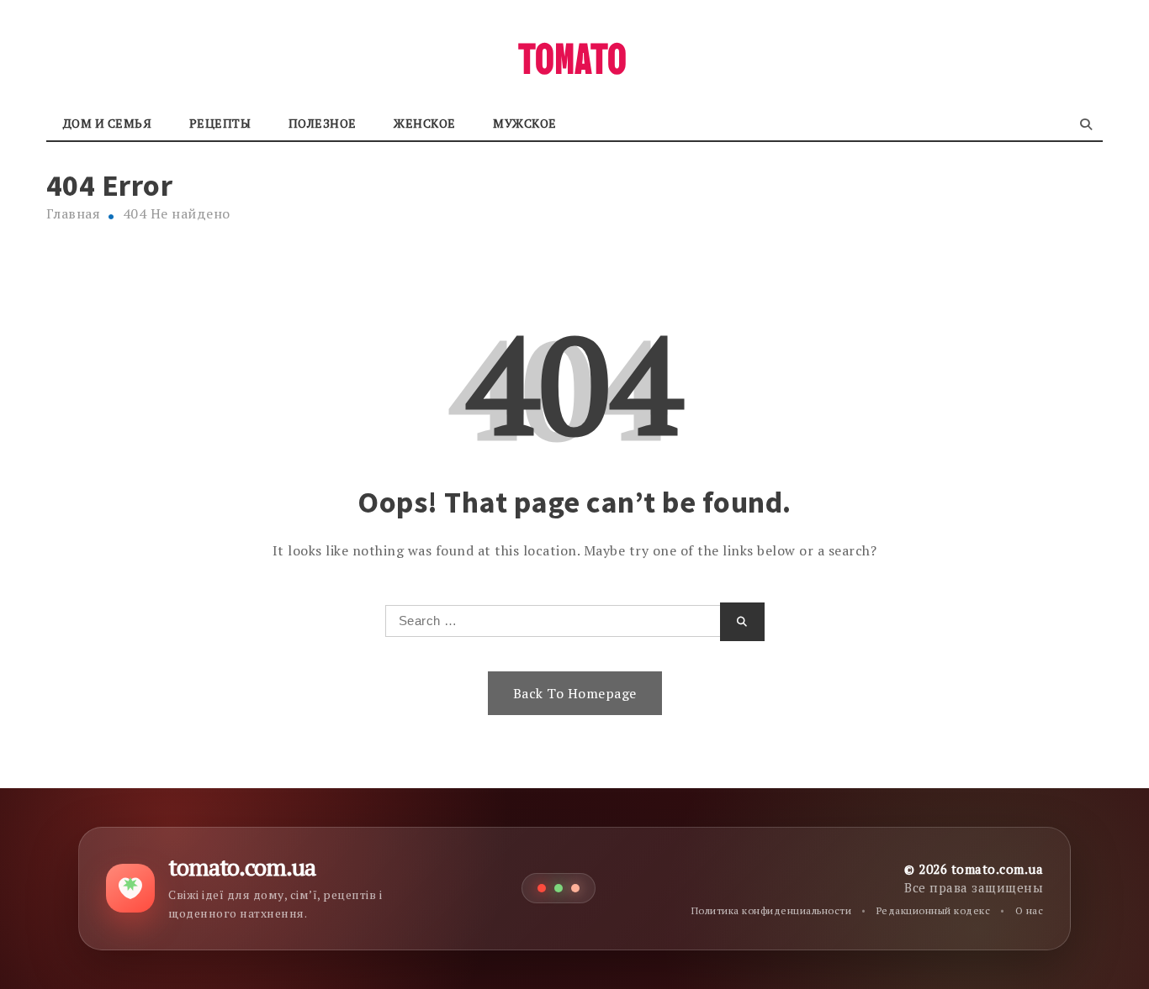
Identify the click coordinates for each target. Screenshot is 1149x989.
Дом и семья (107, 123)
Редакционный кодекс (933, 910)
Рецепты (220, 123)
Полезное (323, 123)
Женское (425, 123)
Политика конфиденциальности (771, 910)
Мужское (525, 123)
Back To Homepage (575, 693)
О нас (1029, 910)
